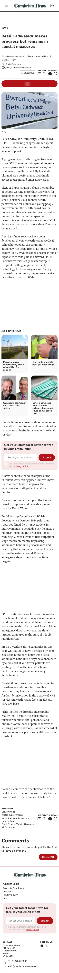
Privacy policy (10, 894)
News (4, 28)
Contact (7, 891)
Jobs (5, 898)
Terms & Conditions (13, 888)
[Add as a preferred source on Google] (27, 72)
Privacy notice (21, 466)
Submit (46, 457)
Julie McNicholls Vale (14, 56)
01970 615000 (19, 961)
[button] (6, 6)
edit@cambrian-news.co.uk (23, 966)
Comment (48, 857)
